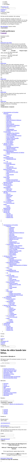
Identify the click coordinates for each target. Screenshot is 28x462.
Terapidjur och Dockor (11, 168)
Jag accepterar (4, 27)
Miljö (4, 387)
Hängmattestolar (10, 151)
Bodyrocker (9, 122)
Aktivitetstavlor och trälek (12, 172)
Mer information (4, 26)
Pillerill (8, 198)
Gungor (8, 153)
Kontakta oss (6, 386)
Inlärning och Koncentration (9, 305)
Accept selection (4, 106)
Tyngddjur (8, 199)
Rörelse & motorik (7, 169)
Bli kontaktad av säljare (8, 374)
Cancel (2, 105)
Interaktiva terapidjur (8, 182)
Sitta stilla (5, 192)
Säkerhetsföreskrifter (8, 394)
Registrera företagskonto (9, 368)
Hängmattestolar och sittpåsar (10, 150)
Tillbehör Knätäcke (10, 139)
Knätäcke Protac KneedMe (12, 138)
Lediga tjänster (6, 391)
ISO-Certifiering (7, 388)
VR (4, 160)
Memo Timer (9, 188)
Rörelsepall (8, 196)
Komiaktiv (8, 146)
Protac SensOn (9, 140)
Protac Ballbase (9, 142)
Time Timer (9, 190)
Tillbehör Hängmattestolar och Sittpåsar (15, 152)
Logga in (3, 338)
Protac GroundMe (10, 137)
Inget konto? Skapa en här (6, 458)
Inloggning (5, 383)
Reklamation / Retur (8, 372)
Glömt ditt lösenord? (5, 439)
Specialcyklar (6, 212)
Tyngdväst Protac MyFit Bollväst (13, 135)
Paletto (7, 178)
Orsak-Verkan (6, 177)
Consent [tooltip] (4, 33)
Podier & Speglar (10, 124)
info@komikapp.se (5, 425)
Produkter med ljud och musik (13, 181)
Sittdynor (8, 194)
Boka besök (6, 395)
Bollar (7, 173)
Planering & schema (8, 185)
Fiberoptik (8, 117)
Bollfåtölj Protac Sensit (11, 130)
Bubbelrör (8, 116)
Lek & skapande (10, 174)
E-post (2, 433)
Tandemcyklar (9, 214)
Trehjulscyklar (9, 216)
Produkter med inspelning (12, 179)
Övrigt (7, 127)
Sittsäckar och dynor (11, 126)
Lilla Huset (8, 121)
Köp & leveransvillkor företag (10, 377)
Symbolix (8, 186)
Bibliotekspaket (6, 208)
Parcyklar (8, 213)
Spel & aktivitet (9, 166)
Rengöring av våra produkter (10, 392)
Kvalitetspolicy (6, 390)
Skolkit (5, 204)
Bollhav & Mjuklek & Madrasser (13, 120)
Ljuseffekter (9, 114)
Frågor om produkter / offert (9, 371)
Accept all (12, 106)
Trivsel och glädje (7, 162)
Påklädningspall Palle (8, 157)
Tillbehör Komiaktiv (11, 148)
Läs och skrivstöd (7, 201)
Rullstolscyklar (9, 217)
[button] (6, 42)
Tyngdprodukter (7, 131)
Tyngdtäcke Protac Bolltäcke (12, 133)
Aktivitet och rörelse (8, 256)
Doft (7, 289)
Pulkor (4, 155)
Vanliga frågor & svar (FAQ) (10, 370)
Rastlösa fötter (9, 195)
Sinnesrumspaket (10, 129)
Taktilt (7, 175)
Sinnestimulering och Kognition (10, 224)
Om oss (5, 384)
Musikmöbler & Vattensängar (13, 125)
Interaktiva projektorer (8, 144)
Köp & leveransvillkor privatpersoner (11, 376)
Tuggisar (8, 207)
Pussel (7, 165)
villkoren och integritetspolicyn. (16, 404)
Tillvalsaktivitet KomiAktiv (12, 147)
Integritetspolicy (7, 375)
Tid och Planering (7, 297)
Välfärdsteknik (6, 323)
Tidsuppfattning (7, 187)
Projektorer (8, 118)
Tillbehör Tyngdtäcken (11, 134)
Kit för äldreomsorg (10, 164)
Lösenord (3, 436)
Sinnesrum (5, 113)
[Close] (1, 221)
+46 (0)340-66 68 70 (5, 423)
